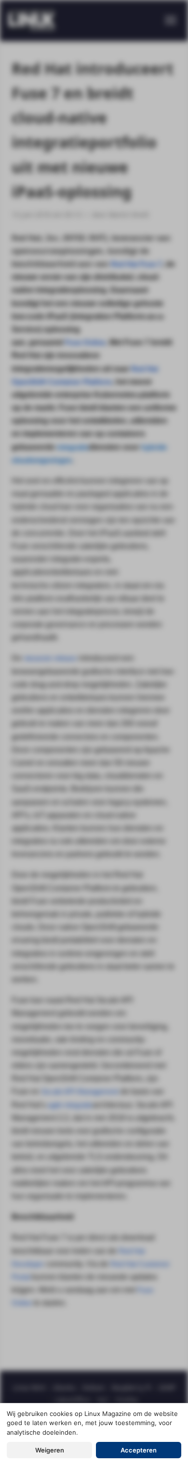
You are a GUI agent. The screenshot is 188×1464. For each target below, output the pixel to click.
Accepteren (139, 1450)
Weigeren (49, 1450)
